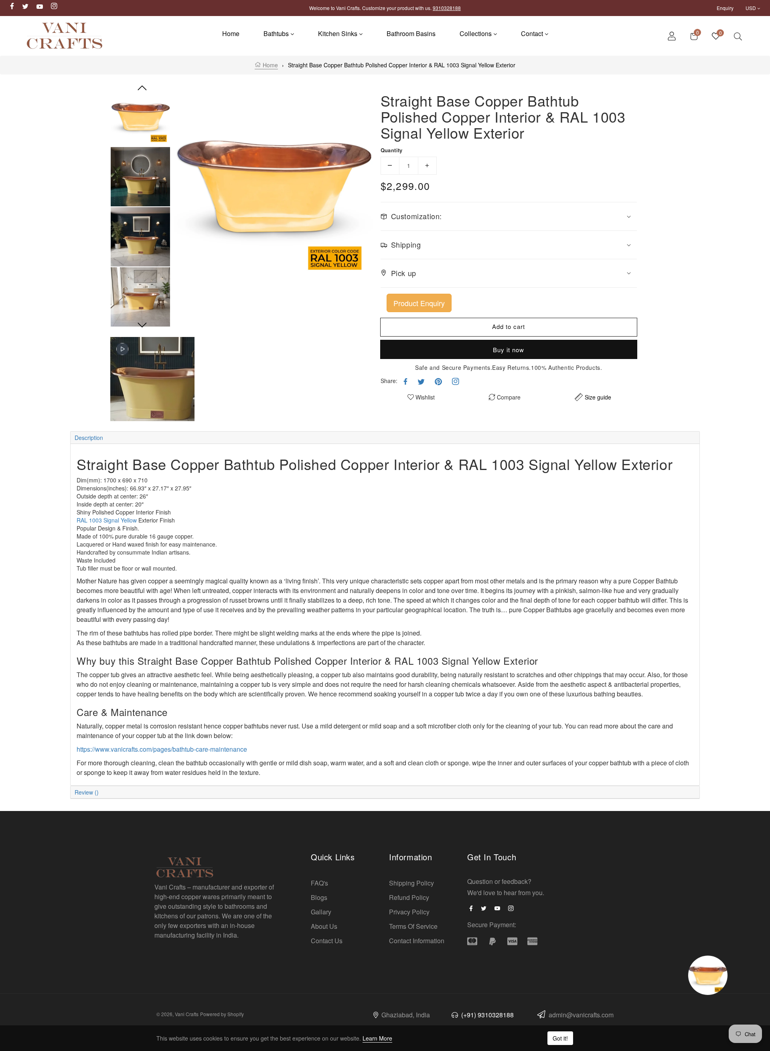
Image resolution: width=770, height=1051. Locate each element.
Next (142, 326)
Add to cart (508, 326)
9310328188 (447, 7)
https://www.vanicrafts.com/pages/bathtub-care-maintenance (162, 749)
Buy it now (508, 349)
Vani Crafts (187, 1014)
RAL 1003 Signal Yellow (107, 520)
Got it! (560, 1038)
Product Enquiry (419, 302)
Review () (87, 792)
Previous (142, 88)
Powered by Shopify (222, 1014)
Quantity (392, 150)
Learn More (377, 1038)
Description (89, 438)
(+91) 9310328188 (487, 1014)
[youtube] (499, 908)
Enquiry (725, 7)
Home (269, 65)
